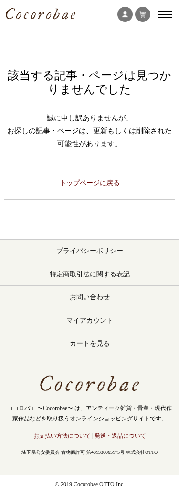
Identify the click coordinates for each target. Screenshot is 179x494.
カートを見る (90, 343)
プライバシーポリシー (89, 250)
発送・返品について (120, 435)
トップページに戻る (90, 183)
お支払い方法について (62, 435)
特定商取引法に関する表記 (90, 274)
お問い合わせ (90, 297)
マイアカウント (89, 320)
